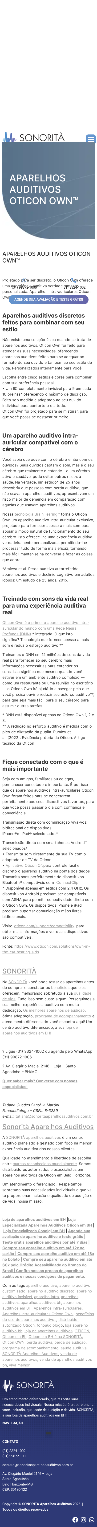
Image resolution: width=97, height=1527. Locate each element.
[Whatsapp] (92, 1520)
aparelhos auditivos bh (41, 1302)
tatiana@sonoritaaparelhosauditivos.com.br (54, 1116)
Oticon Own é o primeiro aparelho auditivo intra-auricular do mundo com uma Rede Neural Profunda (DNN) (45, 628)
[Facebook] (75, 1520)
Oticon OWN (13, 1342)
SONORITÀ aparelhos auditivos (33, 1137)
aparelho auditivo (41, 1285)
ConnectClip (67, 882)
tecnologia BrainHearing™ (37, 514)
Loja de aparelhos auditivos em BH (34, 1219)
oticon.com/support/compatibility (44, 925)
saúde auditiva (74, 1348)
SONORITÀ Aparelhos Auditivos (30, 1353)
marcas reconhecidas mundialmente (45, 1163)
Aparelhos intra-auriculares (58, 1308)
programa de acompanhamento (63, 1016)
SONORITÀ (19, 971)
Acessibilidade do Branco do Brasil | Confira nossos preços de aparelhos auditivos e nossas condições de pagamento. (44, 1271)
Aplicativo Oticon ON (24, 865)
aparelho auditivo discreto (51, 1291)
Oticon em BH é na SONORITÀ (55, 1336)
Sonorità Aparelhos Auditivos (48, 1127)
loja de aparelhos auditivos (48, 1331)
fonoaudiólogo (50, 1325)
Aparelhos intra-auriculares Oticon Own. (37, 1313)
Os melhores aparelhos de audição (54, 1010)
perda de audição (70, 1342)
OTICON (82, 1331)
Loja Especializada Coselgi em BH (34, 1230)
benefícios (60, 987)
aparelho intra (46, 1296)
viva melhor (19, 1365)
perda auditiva (39, 1342)
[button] (91, 139)
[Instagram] (83, 1520)
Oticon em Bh (14, 1336)
